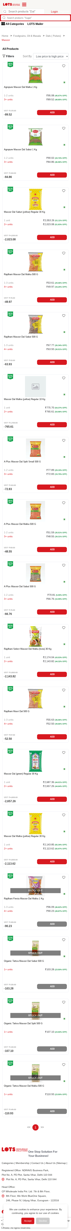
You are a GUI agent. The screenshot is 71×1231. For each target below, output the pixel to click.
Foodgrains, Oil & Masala (27, 35)
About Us (51, 1163)
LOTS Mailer (35, 23)
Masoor (6, 40)
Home (5, 35)
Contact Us (38, 1163)
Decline (43, 1220)
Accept (28, 1220)
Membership (23, 1163)
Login (54, 11)
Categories (8, 1163)
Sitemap (62, 1163)
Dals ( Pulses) (53, 35)
